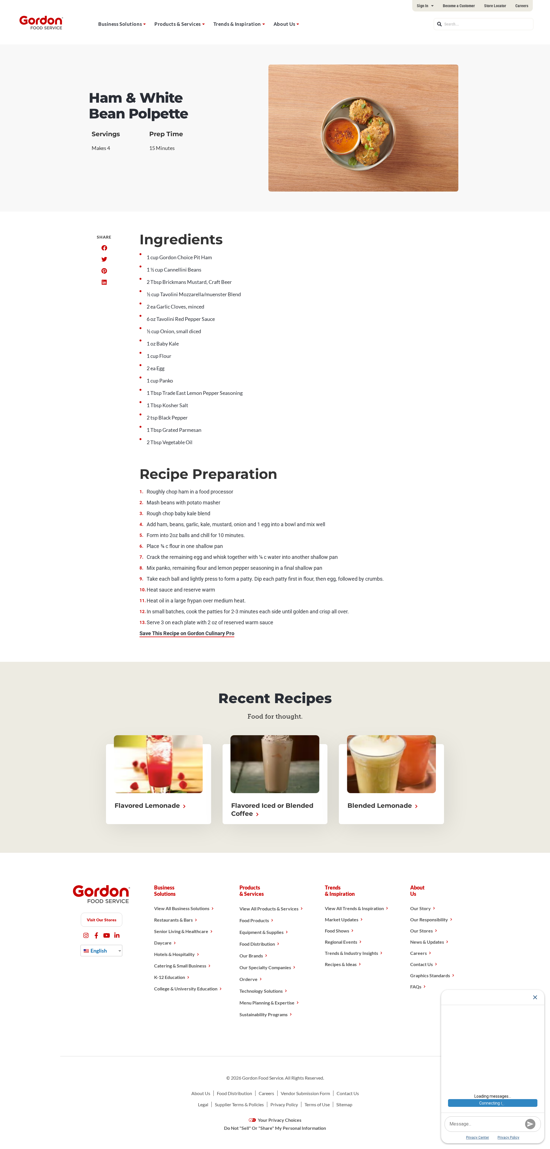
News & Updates (427, 942)
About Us (284, 24)
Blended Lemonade (380, 805)
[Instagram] (86, 936)
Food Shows (337, 930)
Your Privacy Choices (279, 1120)
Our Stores (421, 930)
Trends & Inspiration (237, 24)
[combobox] (483, 24)
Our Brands (251, 955)
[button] (104, 248)
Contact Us (421, 964)
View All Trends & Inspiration (354, 908)
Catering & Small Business (180, 965)
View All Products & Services (268, 908)
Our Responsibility (429, 919)
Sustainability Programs (263, 1014)
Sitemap (344, 1104)
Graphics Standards (430, 975)
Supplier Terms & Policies (239, 1104)
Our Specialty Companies (265, 967)
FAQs (415, 986)
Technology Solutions (261, 991)
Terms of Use (317, 1104)
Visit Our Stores (101, 919)
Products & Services (177, 24)
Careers (521, 5)
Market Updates (341, 919)
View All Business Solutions (181, 908)
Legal (203, 1104)
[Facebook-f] (96, 936)
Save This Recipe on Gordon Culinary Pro (187, 633)
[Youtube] (107, 936)
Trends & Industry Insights (351, 953)
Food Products (254, 920)
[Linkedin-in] (117, 936)
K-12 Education (169, 977)
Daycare (163, 942)
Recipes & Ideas (341, 964)
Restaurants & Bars (173, 919)
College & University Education (185, 988)
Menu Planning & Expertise (266, 1002)
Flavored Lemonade (148, 805)
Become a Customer (459, 5)
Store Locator (495, 5)
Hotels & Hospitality (174, 954)
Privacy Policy (284, 1104)
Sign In (422, 5)
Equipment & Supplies (261, 932)
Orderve (248, 979)
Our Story (420, 908)
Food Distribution (257, 944)
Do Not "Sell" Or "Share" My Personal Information (275, 1128)
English (98, 950)
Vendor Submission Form (305, 1093)
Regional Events (341, 942)
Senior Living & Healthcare (181, 931)
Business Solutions (120, 24)
